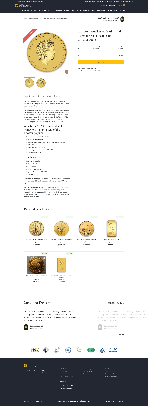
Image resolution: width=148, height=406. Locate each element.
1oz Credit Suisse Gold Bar (111, 239)
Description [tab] (29, 96)
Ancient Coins (47, 10)
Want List (123, 10)
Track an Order (87, 371)
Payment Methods (111, 374)
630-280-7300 (21, 1)
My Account (64, 371)
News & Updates (112, 10)
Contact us (115, 20)
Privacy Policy (65, 374)
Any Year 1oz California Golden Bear (36, 275)
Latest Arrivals (27, 10)
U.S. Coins (37, 10)
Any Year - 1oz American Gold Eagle (36, 239)
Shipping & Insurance (111, 376)
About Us (108, 369)
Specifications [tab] (44, 96)
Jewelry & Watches (89, 10)
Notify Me (101, 62)
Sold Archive (76, 10)
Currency (67, 10)
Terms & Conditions (67, 376)
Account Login (87, 369)
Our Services (101, 10)
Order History (87, 374)
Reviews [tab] (57, 96)
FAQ (106, 371)
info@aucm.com (68, 388)
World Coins (57, 10)
